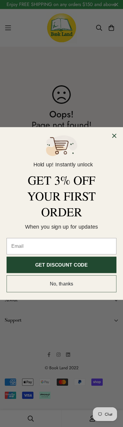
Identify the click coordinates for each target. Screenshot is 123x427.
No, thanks (61, 283)
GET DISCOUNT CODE (61, 265)
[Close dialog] (114, 135)
